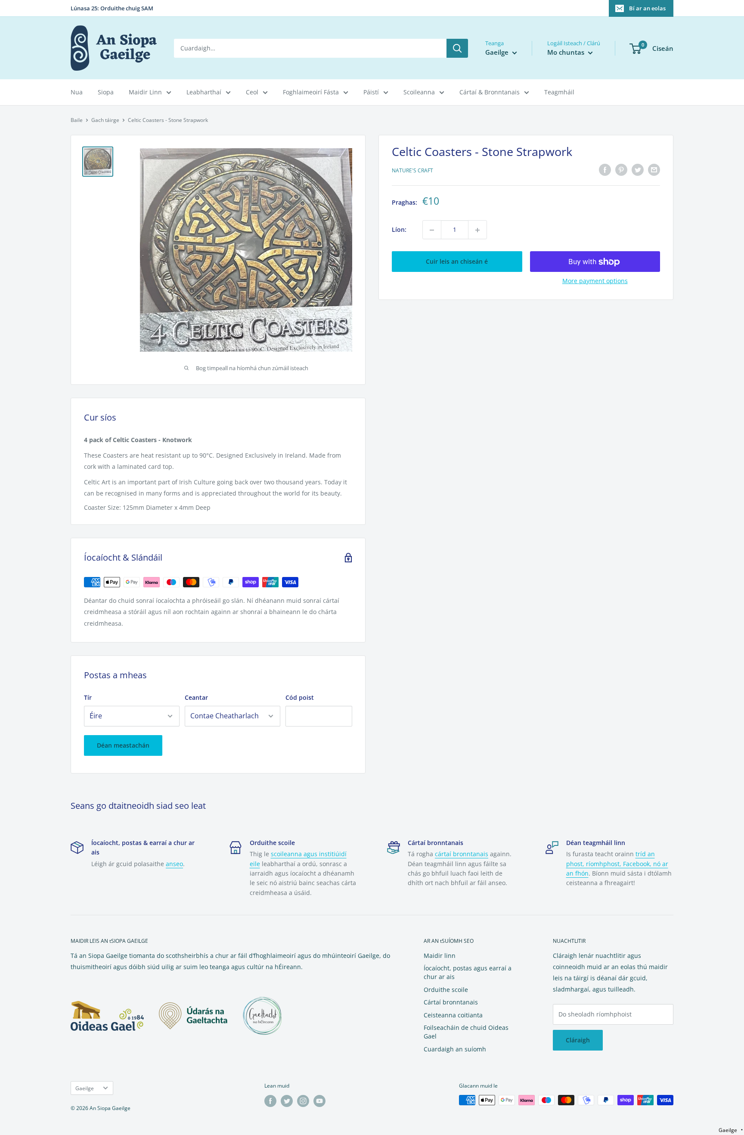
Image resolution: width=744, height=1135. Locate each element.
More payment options (595, 281)
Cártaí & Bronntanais (489, 92)
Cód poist (299, 697)
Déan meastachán (123, 745)
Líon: (399, 230)
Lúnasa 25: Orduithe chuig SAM (112, 8)
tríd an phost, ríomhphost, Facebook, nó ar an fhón (617, 863)
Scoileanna (419, 92)
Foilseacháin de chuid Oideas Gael (466, 1031)
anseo (174, 864)
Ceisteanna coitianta (453, 1015)
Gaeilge (84, 1088)
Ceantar (196, 697)
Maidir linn (440, 955)
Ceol (252, 92)
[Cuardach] (457, 48)
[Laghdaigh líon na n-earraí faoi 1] (432, 230)
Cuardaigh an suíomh (455, 1049)
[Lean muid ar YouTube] (319, 1101)
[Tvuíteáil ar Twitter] (638, 170)
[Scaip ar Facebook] (605, 170)
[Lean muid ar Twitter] (287, 1101)
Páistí (371, 92)
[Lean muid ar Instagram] (303, 1101)
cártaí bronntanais (461, 854)
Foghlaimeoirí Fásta (311, 92)
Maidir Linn (145, 92)
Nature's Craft (412, 171)
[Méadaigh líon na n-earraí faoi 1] (477, 230)
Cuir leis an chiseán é (457, 262)
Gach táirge (105, 120)
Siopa (106, 92)
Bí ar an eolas (647, 8)
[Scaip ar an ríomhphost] (654, 170)
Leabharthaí (203, 92)
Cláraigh (578, 1040)
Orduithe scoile (446, 989)
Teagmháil (559, 92)
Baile (77, 120)
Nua (77, 92)
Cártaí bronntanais (451, 1002)
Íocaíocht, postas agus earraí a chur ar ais (468, 972)
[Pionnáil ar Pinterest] (621, 170)
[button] (730, 1130)
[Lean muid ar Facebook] (270, 1101)
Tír (88, 697)
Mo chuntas (566, 52)
